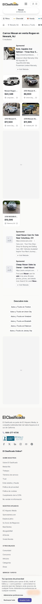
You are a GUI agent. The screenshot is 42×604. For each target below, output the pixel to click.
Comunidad (7, 550)
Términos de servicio (10, 475)
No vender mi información (12, 499)
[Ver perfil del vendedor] (5, 203)
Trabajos (6, 471)
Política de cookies (10, 491)
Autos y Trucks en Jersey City (21, 331)
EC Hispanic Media (9, 511)
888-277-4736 (12, 432)
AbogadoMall (8, 531)
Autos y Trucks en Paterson (21, 326)
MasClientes (7, 527)
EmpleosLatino (8, 519)
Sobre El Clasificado (10, 463)
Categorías (7, 563)
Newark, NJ (14, 25)
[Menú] (34, 3)
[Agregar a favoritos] (17, 97)
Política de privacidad (11, 487)
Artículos (6, 559)
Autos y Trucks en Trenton (21, 307)
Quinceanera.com (9, 515)
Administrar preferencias (13, 595)
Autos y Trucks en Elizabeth (21, 321)
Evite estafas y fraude (11, 483)
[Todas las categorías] (25, 3)
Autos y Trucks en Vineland (21, 316)
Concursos (7, 555)
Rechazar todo (9, 600)
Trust (4, 479)
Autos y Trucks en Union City (21, 312)
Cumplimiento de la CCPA (12, 495)
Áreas (5, 567)
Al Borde (6, 535)
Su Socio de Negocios (11, 523)
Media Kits (6, 467)
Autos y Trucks (29, 25)
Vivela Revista (8, 539)
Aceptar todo (25, 600)
